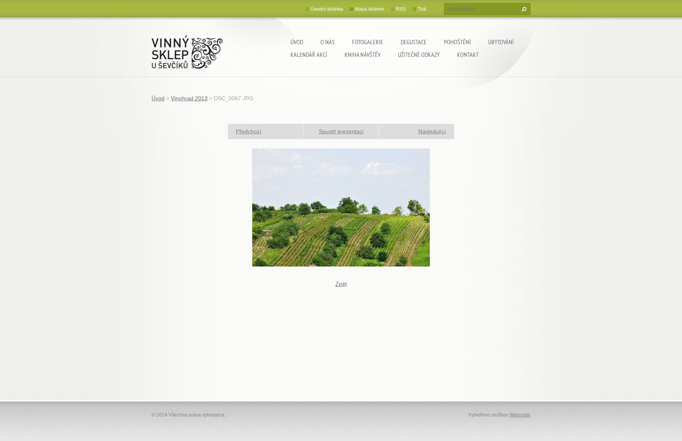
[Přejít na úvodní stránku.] (187, 50)
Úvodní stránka (327, 9)
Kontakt (468, 54)
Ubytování (501, 42)
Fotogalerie (367, 42)
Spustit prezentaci (341, 131)
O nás (327, 42)
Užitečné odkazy (419, 54)
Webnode (520, 415)
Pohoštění (457, 42)
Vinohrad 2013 (189, 98)
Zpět (341, 284)
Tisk (422, 9)
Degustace (414, 42)
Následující (432, 131)
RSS (401, 9)
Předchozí (248, 131)
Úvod (296, 42)
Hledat (523, 9)
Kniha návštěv (362, 54)
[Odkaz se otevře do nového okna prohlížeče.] (341, 207)
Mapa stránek (369, 9)
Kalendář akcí (308, 54)
